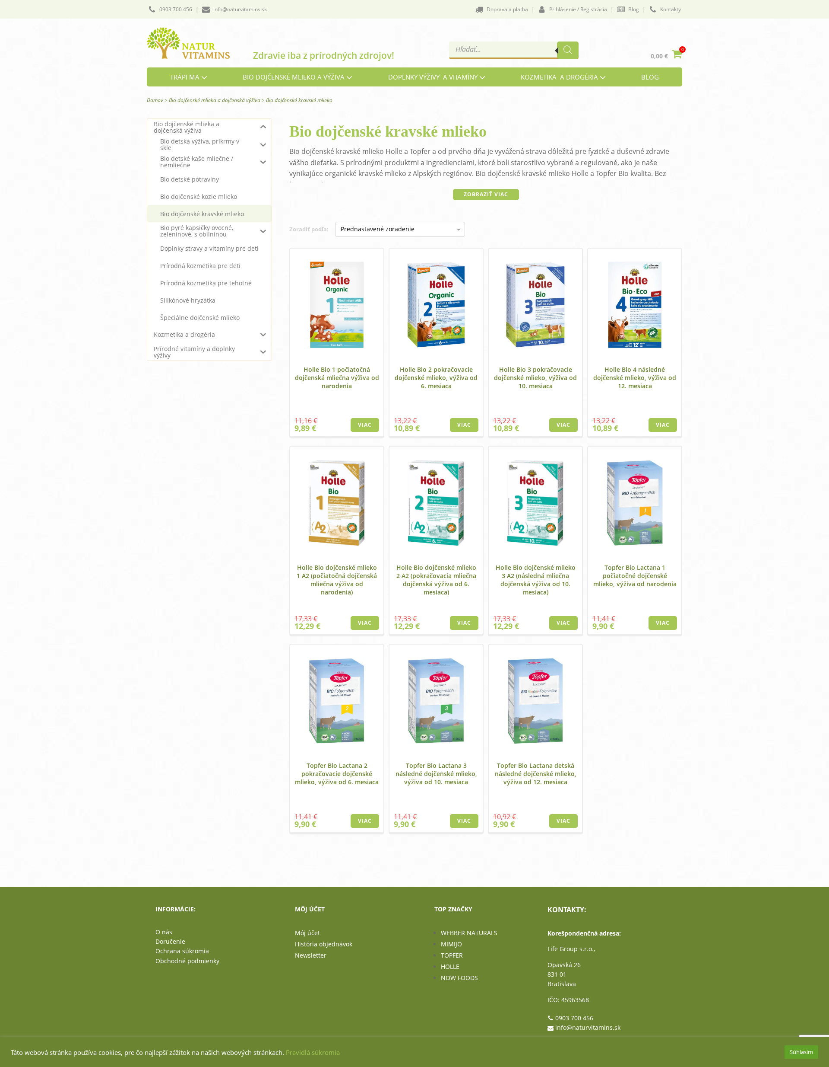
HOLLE (450, 966)
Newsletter (310, 955)
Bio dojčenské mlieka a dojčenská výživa (214, 100)
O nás (163, 932)
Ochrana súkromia (182, 951)
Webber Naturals (469, 933)
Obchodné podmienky (187, 961)
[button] (170, 9)
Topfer (452, 955)
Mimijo (451, 944)
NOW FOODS (459, 978)
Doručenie (170, 941)
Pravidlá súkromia (313, 1052)
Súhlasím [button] (801, 1052)
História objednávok (323, 944)
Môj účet (307, 933)
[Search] (568, 50)
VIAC (365, 424)
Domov (155, 100)
